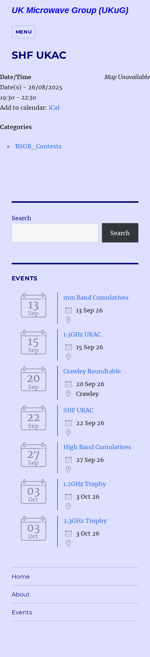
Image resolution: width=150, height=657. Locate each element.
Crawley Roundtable (92, 371)
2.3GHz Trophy (85, 520)
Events (22, 612)
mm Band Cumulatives (96, 297)
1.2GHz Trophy (84, 483)
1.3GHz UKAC (82, 334)
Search (21, 218)
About (21, 594)
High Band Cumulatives (97, 447)
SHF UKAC (78, 410)
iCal (54, 107)
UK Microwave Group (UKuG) (70, 10)
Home (21, 576)
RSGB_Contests (38, 146)
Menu (24, 32)
